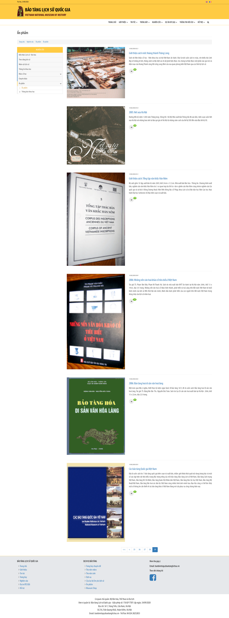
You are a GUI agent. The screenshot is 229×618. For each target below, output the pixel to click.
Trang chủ (112, 22)
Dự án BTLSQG (170, 22)
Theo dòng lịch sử (24, 60)
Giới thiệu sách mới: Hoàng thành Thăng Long (149, 53)
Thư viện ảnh (90, 573)
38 (150, 549)
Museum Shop (91, 588)
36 (139, 549)
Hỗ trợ (200, 22)
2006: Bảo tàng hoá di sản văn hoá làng (146, 383)
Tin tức (133, 22)
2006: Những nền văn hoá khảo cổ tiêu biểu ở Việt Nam (153, 280)
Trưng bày (144, 22)
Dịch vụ (88, 577)
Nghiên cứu (156, 22)
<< (124, 549)
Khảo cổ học (23, 74)
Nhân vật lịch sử (24, 64)
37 (145, 549)
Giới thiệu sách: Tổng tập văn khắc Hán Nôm (148, 178)
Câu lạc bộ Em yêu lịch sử (95, 581)
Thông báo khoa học (28, 92)
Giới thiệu (122, 22)
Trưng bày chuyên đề (93, 566)
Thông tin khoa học (25, 69)
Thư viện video (91, 570)
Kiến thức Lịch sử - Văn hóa (27, 55)
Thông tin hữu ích (187, 22)
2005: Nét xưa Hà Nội (138, 112)
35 (134, 549)
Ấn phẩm (38, 42)
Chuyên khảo (23, 79)
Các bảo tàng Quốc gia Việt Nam (143, 469)
